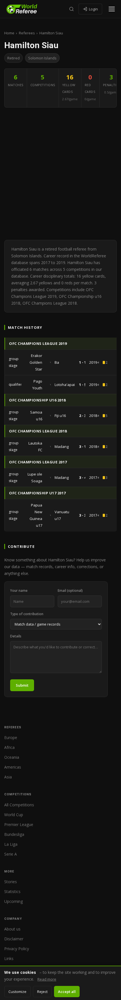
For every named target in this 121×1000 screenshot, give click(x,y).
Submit (22, 685)
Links (9, 958)
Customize (17, 991)
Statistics (12, 891)
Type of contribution (26, 613)
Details (15, 636)
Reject (42, 991)
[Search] (71, 9)
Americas (12, 767)
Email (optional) (70, 590)
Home (9, 32)
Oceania (11, 757)
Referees (27, 32)
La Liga (10, 844)
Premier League (18, 824)
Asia (8, 777)
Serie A (10, 854)
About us (12, 929)
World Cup (13, 814)
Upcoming (13, 901)
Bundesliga (14, 834)
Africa (9, 747)
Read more (46, 979)
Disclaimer (13, 938)
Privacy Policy (16, 948)
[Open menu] (112, 9)
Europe (10, 737)
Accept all (67, 991)
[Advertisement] (60, 173)
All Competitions (19, 804)
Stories (10, 881)
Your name (19, 590)
